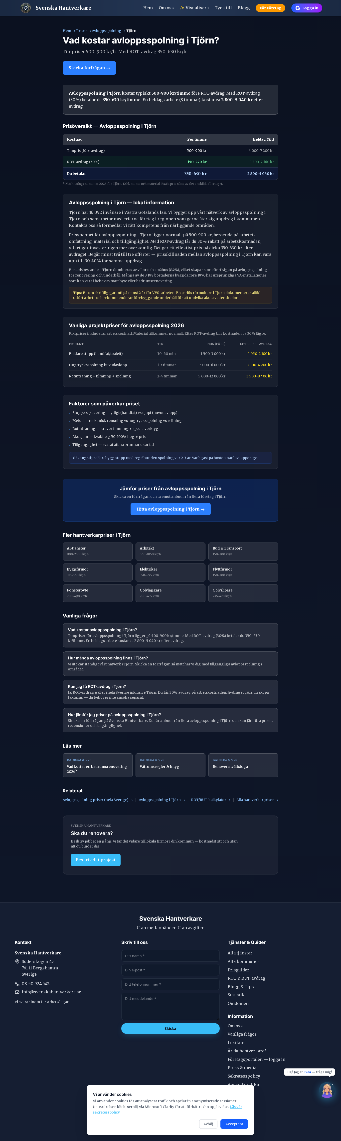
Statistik (236, 994)
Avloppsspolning (106, 30)
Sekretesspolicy (244, 1076)
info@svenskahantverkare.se (51, 991)
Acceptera (234, 1124)
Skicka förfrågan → (89, 67)
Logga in (310, 8)
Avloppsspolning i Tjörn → (162, 800)
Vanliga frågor (242, 1034)
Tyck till (223, 7)
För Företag (270, 8)
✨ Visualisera (194, 7)
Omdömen (238, 1003)
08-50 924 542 (35, 983)
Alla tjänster (240, 952)
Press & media (242, 1067)
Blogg (244, 7)
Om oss (166, 7)
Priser (81, 30)
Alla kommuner (243, 961)
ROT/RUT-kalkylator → (210, 800)
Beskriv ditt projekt (96, 859)
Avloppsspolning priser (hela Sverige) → (98, 800)
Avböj (208, 1124)
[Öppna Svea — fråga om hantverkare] (327, 1090)
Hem (148, 7)
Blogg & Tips (241, 986)
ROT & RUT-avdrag (246, 978)
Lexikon (236, 1042)
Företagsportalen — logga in (256, 1059)
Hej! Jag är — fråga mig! (309, 1072)
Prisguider (238, 969)
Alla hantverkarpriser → (257, 800)
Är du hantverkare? (247, 1050)
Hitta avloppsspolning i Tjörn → (171, 509)
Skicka (170, 1028)
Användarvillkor (244, 1084)
